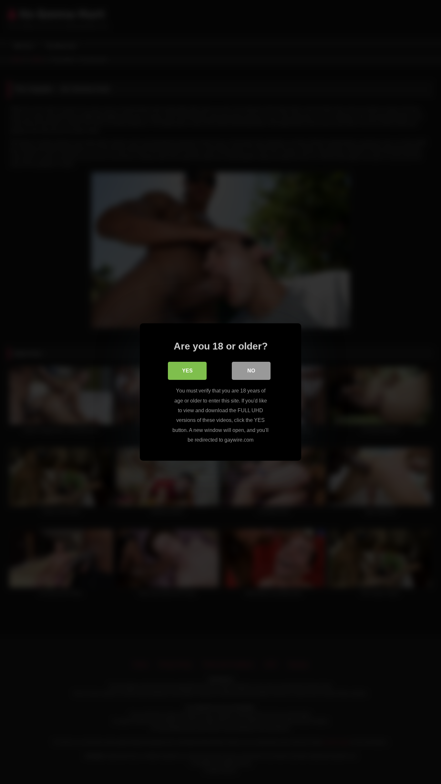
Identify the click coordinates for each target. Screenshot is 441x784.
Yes (187, 370)
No (251, 370)
